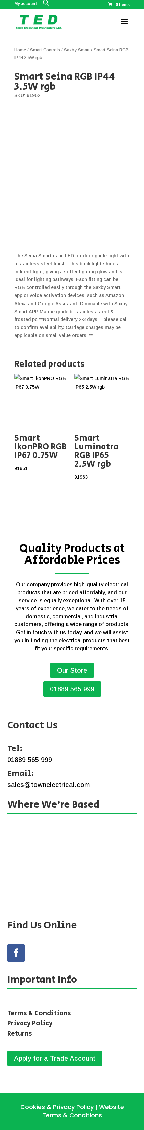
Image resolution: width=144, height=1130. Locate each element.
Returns (19, 1034)
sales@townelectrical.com (48, 784)
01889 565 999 (72, 689)
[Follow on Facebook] (16, 953)
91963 (96, 455)
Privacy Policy (30, 1023)
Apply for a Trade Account (54, 1058)
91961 (40, 451)
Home (20, 49)
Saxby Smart (77, 49)
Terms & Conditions (39, 1013)
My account (25, 4)
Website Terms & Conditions (83, 1111)
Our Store (72, 670)
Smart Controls (45, 49)
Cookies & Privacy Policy (57, 1107)
